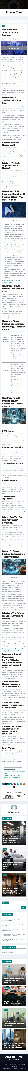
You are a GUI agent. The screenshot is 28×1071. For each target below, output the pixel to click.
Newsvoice (21, 1064)
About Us (9, 1068)
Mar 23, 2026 (17, 842)
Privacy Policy (23, 1068)
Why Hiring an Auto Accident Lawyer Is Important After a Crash (13, 864)
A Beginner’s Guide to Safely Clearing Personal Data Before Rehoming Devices (13, 934)
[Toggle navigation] (2, 12)
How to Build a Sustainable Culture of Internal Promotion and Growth (14, 1023)
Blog (4, 26)
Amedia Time (14, 12)
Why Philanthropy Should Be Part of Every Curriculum (13, 1003)
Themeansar (14, 1066)
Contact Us (15, 1068)
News (5, 1009)
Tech (5, 1031)
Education (6, 966)
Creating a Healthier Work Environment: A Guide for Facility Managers (12, 838)
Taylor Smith (9, 39)
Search (5, 903)
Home (4, 1068)
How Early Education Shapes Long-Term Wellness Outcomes (14, 980)
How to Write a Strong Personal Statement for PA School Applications (12, 890)
